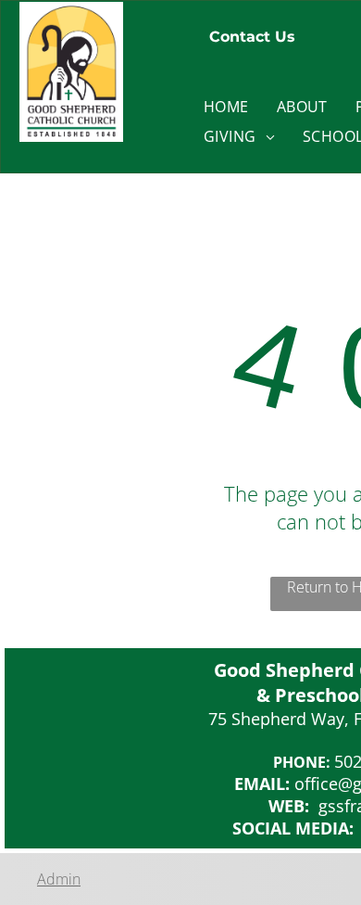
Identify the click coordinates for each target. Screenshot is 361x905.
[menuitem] (226, 106)
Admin (59, 879)
